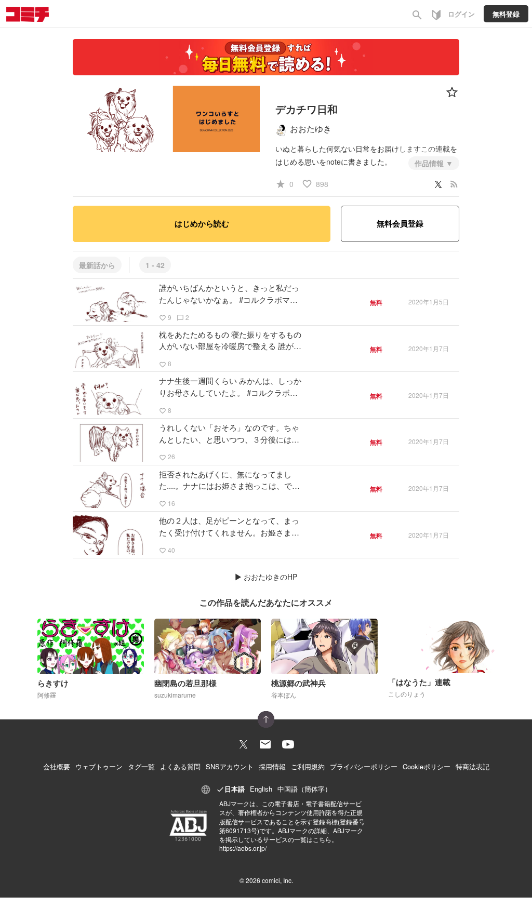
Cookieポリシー (426, 766)
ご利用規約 (308, 766)
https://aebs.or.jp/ (243, 848)
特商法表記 (472, 766)
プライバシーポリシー (363, 766)
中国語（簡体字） (304, 789)
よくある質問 (180, 766)
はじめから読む (202, 223)
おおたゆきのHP (270, 576)
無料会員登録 (400, 223)
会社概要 (56, 766)
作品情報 (430, 163)
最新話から (97, 265)
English (261, 789)
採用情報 (272, 766)
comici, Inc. (277, 880)
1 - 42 (155, 265)
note (333, 161)
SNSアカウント (230, 766)
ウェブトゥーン (99, 766)
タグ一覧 (141, 766)
